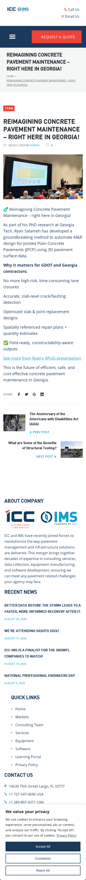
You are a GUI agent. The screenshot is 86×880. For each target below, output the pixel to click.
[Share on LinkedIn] (42, 394)
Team (9, 108)
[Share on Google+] (34, 394)
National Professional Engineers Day (39, 676)
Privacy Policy (66, 835)
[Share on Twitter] (26, 394)
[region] (43, 842)
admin (34, 145)
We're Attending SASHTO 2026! (31, 631)
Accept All (43, 846)
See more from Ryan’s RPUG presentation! (42, 358)
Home (10, 76)
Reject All (43, 870)
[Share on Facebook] (19, 394)
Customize (43, 858)
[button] (12, 37)
